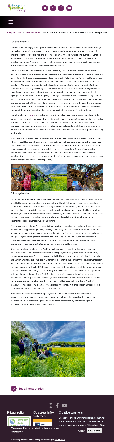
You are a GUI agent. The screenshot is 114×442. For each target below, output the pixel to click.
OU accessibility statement (43, 414)
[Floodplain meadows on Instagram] (53, 7)
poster (31, 115)
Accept (81, 430)
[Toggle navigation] (10, 21)
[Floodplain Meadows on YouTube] (69, 7)
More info (60, 439)
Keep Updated (14, 32)
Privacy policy (15, 412)
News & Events (32, 32)
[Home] (17, 8)
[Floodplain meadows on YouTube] (65, 406)
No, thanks (94, 430)
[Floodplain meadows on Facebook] (61, 7)
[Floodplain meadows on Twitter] (45, 7)
